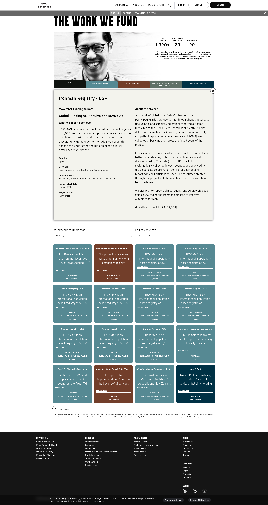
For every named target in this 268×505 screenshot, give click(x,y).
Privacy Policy (98, 501)
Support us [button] (121, 5)
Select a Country (145, 230)
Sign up (198, 5)
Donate (220, 5)
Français (139, 13)
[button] (170, 5)
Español (128, 13)
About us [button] (138, 5)
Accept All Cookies (199, 500)
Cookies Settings (173, 500)
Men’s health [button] (156, 5)
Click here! (185, 491)
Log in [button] (181, 5)
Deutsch (152, 13)
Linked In (204, 491)
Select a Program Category (70, 230)
